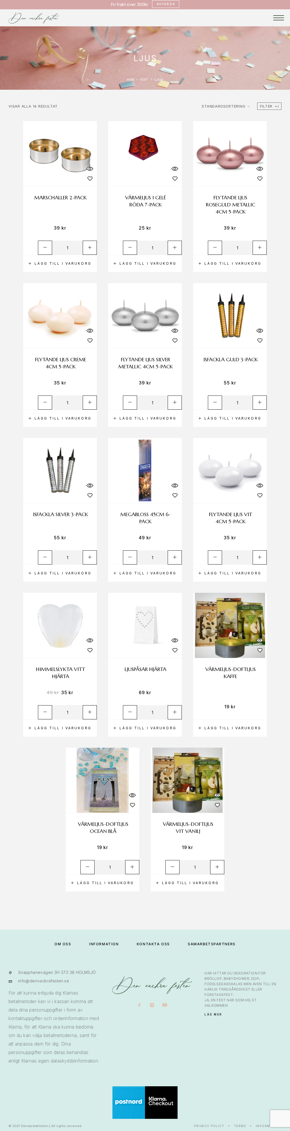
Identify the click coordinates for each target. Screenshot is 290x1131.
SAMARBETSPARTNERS (212, 944)
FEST (144, 79)
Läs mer (213, 1014)
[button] (60, 263)
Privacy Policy (209, 1126)
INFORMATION (104, 944)
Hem (130, 79)
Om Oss (62, 944)
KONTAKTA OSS (153, 944)
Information (269, 1126)
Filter (266, 106)
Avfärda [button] (166, 4)
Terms (240, 1126)
